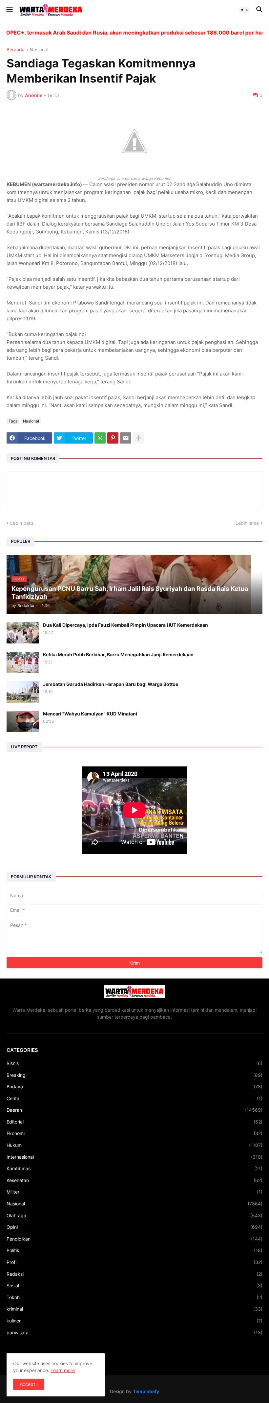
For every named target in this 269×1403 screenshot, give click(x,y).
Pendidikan (134, 1239)
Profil (134, 1262)
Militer (134, 1192)
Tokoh (134, 1297)
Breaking (134, 1075)
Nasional (39, 49)
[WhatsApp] (100, 438)
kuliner (134, 1320)
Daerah (134, 1110)
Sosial (134, 1285)
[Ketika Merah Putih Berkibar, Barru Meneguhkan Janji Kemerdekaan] (23, 662)
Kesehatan (134, 1180)
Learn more (63, 1370)
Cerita (134, 1098)
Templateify (146, 1391)
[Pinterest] (112, 438)
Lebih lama (247, 523)
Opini (134, 1227)
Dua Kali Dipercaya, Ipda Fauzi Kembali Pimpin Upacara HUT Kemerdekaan (125, 625)
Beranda (16, 49)
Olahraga (134, 1215)
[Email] (125, 438)
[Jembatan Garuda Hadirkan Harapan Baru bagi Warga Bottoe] (23, 692)
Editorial (134, 1122)
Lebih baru (21, 523)
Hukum (134, 1145)
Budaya (134, 1086)
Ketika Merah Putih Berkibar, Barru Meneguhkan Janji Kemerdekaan (118, 654)
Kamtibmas (134, 1168)
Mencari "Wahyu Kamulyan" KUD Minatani (90, 713)
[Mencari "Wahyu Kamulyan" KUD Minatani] (23, 721)
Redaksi (134, 1274)
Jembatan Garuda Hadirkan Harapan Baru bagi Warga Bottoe (110, 684)
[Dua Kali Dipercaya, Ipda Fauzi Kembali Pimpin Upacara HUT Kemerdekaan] (23, 632)
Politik (134, 1250)
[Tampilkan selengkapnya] (138, 438)
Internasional (134, 1157)
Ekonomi (134, 1133)
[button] (9, 9)
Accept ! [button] (29, 1384)
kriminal (134, 1309)
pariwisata (134, 1332)
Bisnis (134, 1063)
